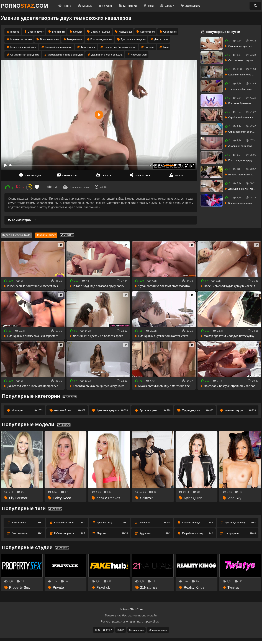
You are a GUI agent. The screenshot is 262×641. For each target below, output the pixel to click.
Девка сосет (161, 39)
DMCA (120, 630)
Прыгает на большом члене (120, 47)
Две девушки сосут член (240, 522)
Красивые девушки (101, 39)
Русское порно (155, 410)
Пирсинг (112, 533)
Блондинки (58, 31)
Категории (130, 5)
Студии (169, 5)
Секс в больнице (69, 522)
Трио (166, 47)
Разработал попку (197, 533)
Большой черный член (23, 47)
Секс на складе (197, 522)
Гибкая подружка (69, 533)
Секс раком (170, 31)
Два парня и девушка (133, 39)
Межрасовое (74, 39)
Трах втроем (88, 47)
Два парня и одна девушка (106, 54)
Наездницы (125, 31)
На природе (240, 533)
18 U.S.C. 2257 (103, 630)
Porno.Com (24, 6)
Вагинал (149, 47)
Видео (108, 5)
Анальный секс (69, 410)
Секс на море (27, 533)
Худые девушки (197, 410)
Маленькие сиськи (21, 39)
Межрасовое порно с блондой (65, 54)
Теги (151, 5)
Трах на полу (112, 522)
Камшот (77, 31)
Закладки (192, 5)
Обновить (68, 235)
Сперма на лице (100, 31)
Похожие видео (46, 235)
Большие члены (49, 39)
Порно (67, 5)
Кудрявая (155, 533)
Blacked (14, 31)
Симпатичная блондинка (24, 54)
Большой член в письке (58, 47)
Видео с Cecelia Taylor (16, 235)
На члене (155, 522)
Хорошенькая (139, 54)
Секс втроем (147, 31)
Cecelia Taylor (35, 31)
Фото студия (27, 522)
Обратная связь (158, 630)
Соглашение (136, 630)
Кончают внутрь (240, 410)
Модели (87, 5)
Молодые (27, 410)
